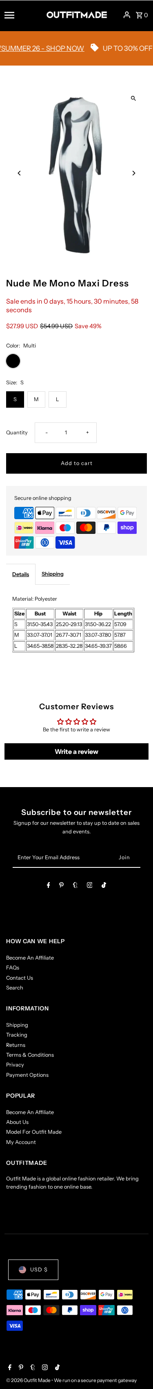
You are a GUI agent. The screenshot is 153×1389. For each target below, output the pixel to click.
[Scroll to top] (135, 1367)
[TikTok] (104, 886)
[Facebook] (48, 886)
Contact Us (19, 978)
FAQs (12, 968)
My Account (21, 1142)
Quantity (17, 432)
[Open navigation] (22, 15)
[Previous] (19, 173)
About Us (17, 1122)
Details (20, 574)
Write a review (76, 751)
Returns (15, 1045)
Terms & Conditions (30, 1055)
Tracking (16, 1035)
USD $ (39, 1269)
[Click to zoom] (133, 98)
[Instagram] (90, 886)
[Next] (133, 173)
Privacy (15, 1065)
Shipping (53, 574)
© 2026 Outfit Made (28, 1380)
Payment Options (27, 1075)
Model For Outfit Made (34, 1132)
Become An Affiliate (30, 958)
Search (14, 988)
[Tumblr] (75, 886)
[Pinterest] (61, 886)
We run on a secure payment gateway (95, 1380)
